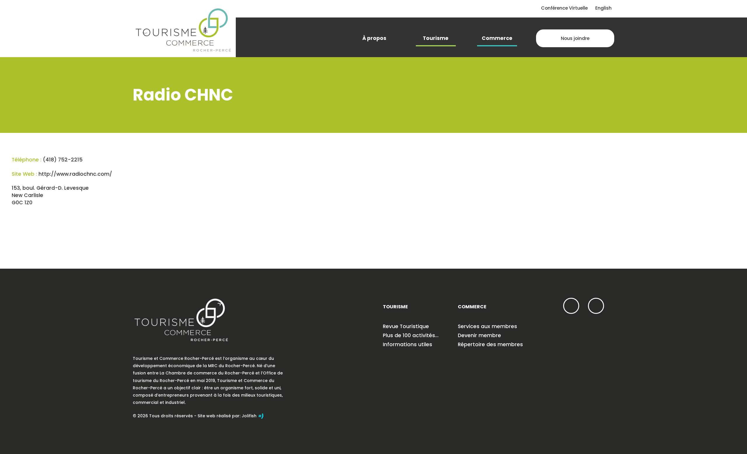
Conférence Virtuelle (564, 8)
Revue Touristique (406, 326)
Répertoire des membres (490, 344)
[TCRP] (183, 29)
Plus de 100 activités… (411, 335)
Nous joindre (575, 38)
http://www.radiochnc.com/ (75, 173)
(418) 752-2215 (63, 159)
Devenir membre (479, 335)
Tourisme (435, 38)
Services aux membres (487, 326)
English (603, 8)
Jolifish (250, 416)
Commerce (497, 38)
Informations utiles (407, 344)
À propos (374, 38)
